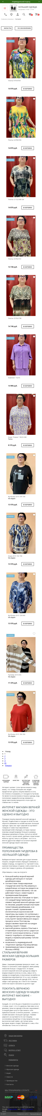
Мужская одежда (12, 1069)
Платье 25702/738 (14, 318)
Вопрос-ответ (15, 1050)
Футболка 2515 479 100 (16, 497)
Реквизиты (13, 1060)
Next (39, 1)
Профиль (17, 14)
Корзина (36, 14)
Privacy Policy (12, 1109)
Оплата (12, 1045)
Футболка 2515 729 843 (16, 616)
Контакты (10, 1084)
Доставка (13, 1041)
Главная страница (7, 19)
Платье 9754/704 (14, 81)
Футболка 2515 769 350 (16, 735)
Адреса (11, 14)
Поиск (11, 1055)
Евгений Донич (35, 1114)
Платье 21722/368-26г (16, 199)
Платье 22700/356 (14, 140)
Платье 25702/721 (14, 259)
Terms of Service (27, 1109)
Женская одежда (12, 1066)
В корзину (27, 89)
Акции (8, 1073)
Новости (9, 1077)
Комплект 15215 (14, 378)
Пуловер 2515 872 (14, 676)
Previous (3, 1)
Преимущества (11, 1081)
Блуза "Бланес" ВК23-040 (17, 438)
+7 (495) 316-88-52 (5, 14)
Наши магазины (15, 1036)
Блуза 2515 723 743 (15, 557)
